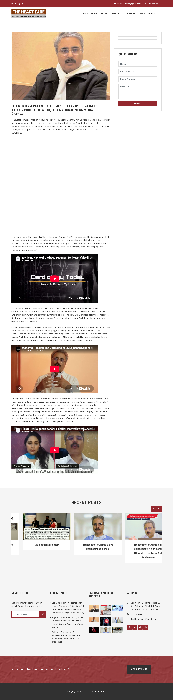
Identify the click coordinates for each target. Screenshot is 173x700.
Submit (138, 103)
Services (116, 13)
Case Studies (130, 13)
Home (85, 13)
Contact (152, 13)
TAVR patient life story (35, 544)
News (142, 13)
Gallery (104, 13)
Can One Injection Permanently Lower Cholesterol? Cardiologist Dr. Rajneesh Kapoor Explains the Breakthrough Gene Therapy (68, 608)
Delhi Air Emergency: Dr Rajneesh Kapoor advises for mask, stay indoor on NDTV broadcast (66, 637)
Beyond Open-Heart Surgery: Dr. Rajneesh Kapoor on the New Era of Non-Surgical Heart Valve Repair (68, 622)
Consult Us (137, 669)
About (94, 13)
